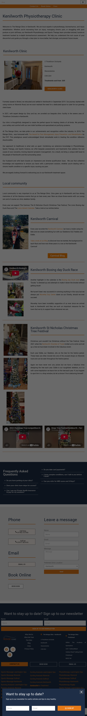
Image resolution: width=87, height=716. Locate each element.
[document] (43, 358)
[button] (81, 692)
